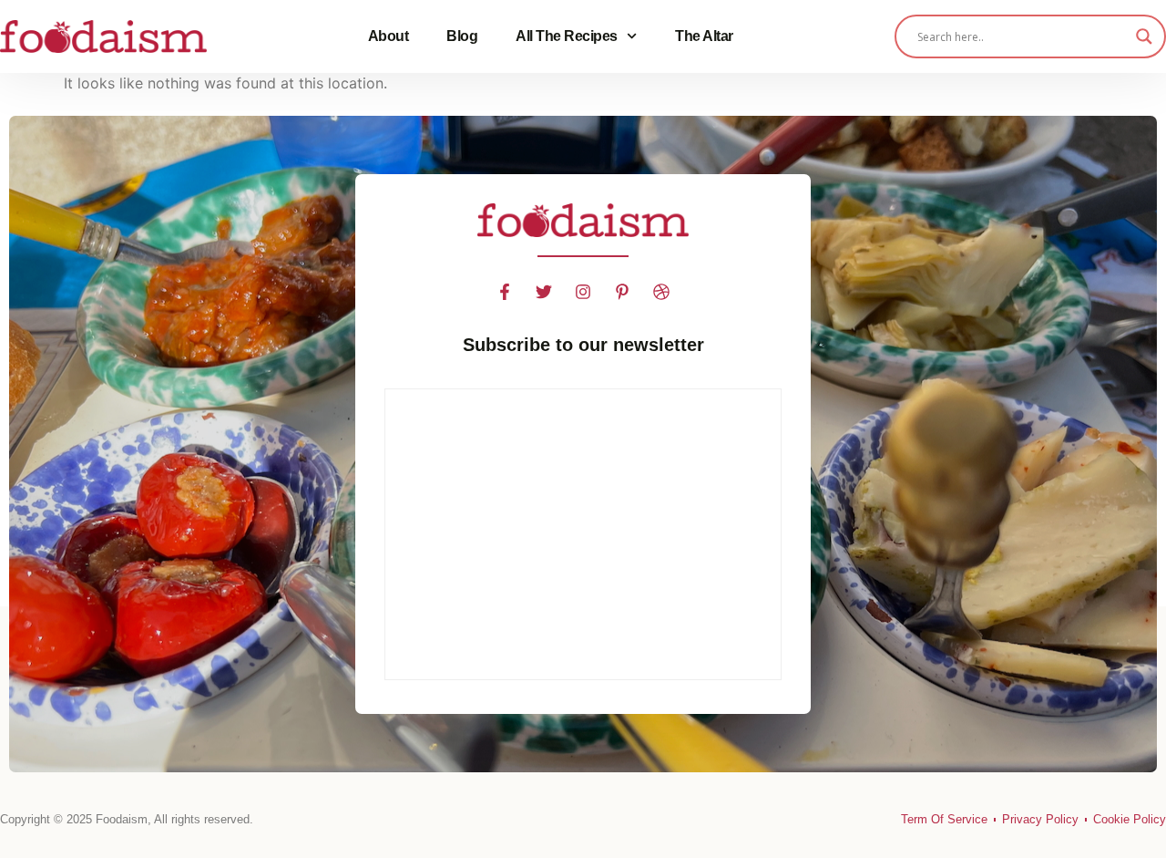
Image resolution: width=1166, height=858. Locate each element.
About (388, 36)
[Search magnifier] (1144, 36)
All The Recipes (567, 36)
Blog (461, 36)
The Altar (704, 36)
